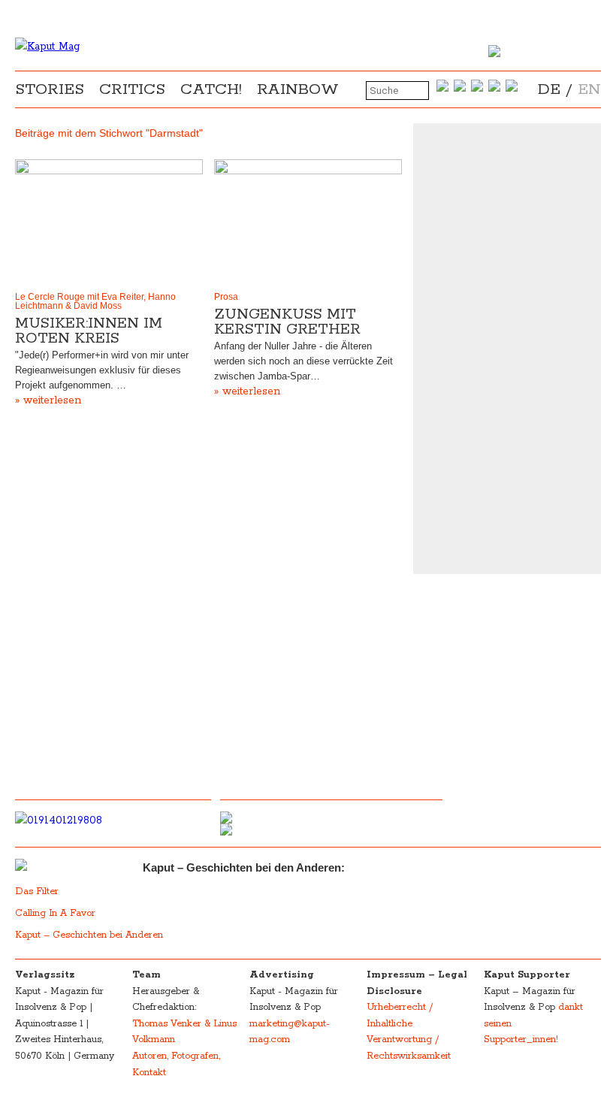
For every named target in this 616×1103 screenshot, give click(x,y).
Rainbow (298, 89)
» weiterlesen (48, 400)
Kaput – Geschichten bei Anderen (89, 935)
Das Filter (38, 891)
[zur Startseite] (47, 46)
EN (589, 89)
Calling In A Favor (55, 913)
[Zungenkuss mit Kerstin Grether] (308, 222)
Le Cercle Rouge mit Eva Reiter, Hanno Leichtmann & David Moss (95, 301)
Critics (132, 89)
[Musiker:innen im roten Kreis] (109, 222)
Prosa (226, 296)
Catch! (211, 89)
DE (549, 89)
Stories (49, 89)
